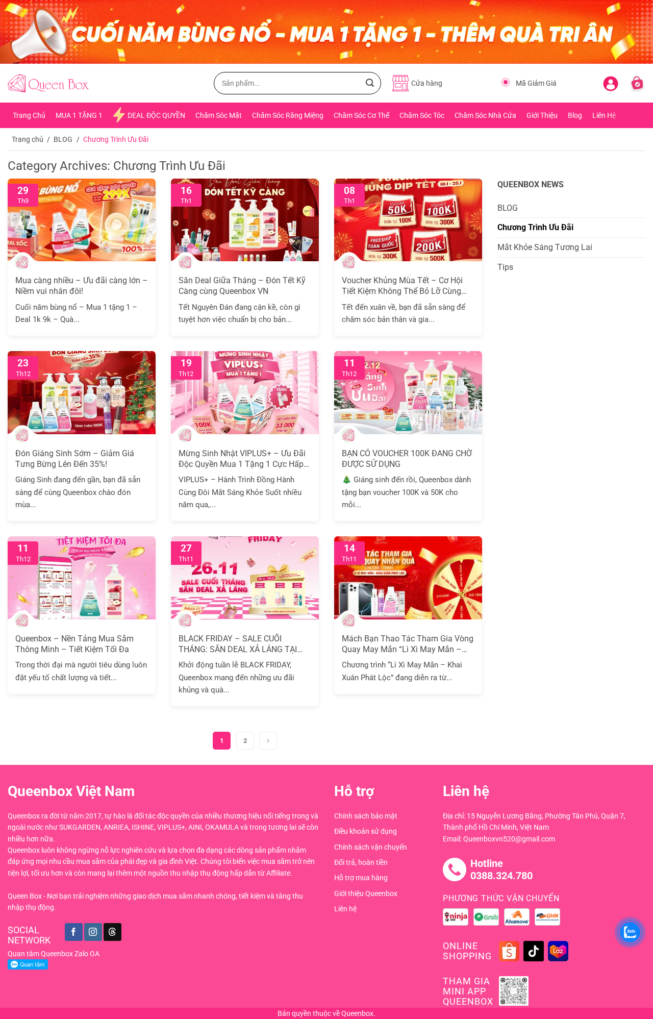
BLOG (63, 139)
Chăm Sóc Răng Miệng (287, 115)
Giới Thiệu (542, 115)
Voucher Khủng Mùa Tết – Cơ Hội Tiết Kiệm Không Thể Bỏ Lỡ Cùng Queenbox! (402, 286)
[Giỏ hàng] (637, 83)
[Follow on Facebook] (74, 932)
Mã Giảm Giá (536, 83)
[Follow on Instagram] (93, 932)
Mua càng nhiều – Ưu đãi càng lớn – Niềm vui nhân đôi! (81, 286)
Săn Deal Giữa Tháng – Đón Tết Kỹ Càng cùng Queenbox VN (242, 286)
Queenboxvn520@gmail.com (509, 839)
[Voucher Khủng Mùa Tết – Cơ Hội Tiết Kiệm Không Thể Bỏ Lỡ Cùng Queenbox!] (408, 220)
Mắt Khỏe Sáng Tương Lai (544, 247)
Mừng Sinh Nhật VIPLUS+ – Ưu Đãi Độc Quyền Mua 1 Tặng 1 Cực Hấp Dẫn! (242, 459)
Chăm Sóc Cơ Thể (361, 115)
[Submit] (370, 83)
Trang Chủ (29, 115)
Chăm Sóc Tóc (421, 115)
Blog (575, 115)
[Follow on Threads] (112, 932)
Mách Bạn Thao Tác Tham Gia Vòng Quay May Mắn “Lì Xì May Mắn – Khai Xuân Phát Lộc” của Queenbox (407, 644)
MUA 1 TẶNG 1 (79, 115)
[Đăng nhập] (610, 81)
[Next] (268, 741)
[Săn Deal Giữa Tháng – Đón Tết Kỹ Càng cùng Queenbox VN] (245, 220)
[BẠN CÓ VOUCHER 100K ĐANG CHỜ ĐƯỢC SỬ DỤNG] (408, 392)
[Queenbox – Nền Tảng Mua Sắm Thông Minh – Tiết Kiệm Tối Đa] (82, 577)
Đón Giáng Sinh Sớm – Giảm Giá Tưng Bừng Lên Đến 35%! (74, 459)
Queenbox (357, 1013)
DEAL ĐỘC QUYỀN (156, 115)
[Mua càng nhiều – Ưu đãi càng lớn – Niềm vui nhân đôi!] (82, 220)
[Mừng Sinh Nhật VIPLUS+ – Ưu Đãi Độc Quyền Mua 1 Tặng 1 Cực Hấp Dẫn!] (245, 392)
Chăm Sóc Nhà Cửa (485, 115)
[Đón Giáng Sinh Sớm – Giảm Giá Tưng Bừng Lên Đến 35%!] (82, 392)
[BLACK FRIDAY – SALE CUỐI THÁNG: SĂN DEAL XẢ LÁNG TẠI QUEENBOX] (245, 577)
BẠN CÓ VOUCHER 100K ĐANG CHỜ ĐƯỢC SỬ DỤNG (407, 459)
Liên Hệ (604, 115)
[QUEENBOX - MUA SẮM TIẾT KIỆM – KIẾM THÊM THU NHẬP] (48, 83)
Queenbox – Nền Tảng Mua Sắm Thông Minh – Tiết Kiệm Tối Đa (74, 644)
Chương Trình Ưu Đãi (535, 227)
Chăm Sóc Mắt (218, 115)
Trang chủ (27, 139)
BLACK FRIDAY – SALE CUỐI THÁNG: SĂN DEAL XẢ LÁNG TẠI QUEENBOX (238, 644)
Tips (505, 267)
